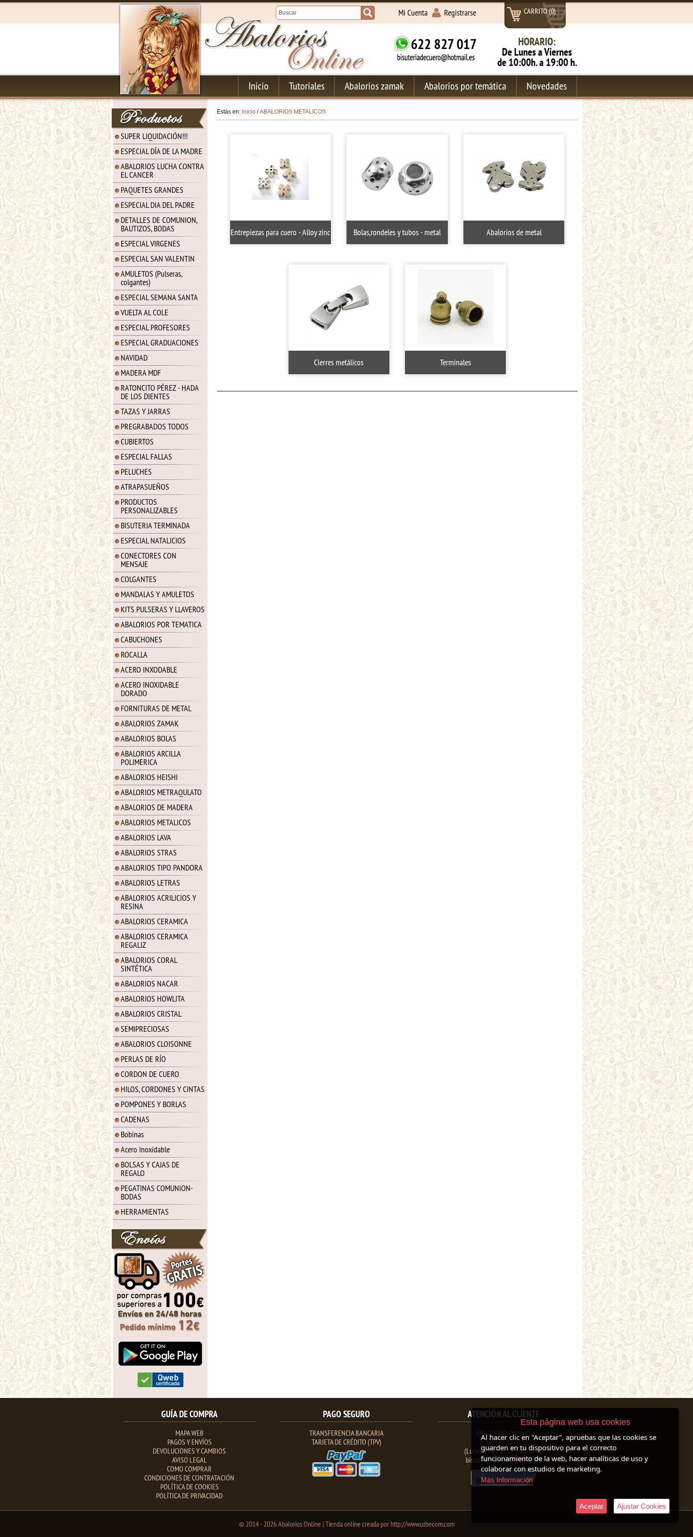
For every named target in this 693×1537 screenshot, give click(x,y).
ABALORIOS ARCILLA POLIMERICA (151, 757)
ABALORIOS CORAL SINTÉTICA (149, 964)
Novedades (547, 85)
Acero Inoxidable (145, 1149)
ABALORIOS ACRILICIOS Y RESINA (158, 902)
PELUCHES (136, 471)
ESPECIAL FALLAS (146, 456)
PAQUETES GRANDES (152, 189)
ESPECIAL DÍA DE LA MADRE (161, 151)
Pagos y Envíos (189, 1442)
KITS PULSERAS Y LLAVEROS (163, 609)
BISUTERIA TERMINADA (155, 525)
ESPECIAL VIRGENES (150, 243)
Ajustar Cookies (641, 1506)
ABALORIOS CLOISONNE (156, 1043)
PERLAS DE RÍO (143, 1058)
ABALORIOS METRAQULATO (161, 792)
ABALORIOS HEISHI (149, 777)
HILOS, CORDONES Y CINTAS (163, 1089)
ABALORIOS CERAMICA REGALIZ (154, 940)
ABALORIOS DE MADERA (157, 807)
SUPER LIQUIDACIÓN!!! (154, 136)
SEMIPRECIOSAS (145, 1028)
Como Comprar (189, 1468)
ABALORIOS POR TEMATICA (161, 624)
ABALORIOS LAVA (146, 837)
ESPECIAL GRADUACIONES (159, 342)
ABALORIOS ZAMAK (150, 723)
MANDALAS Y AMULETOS (157, 594)
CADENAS (135, 1119)
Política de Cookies (189, 1486)
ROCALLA (134, 654)
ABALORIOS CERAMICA (154, 921)
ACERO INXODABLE (149, 669)
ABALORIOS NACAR (149, 983)
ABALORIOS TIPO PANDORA (162, 867)
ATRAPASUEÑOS (145, 486)
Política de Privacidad (189, 1495)
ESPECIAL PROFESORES (155, 327)
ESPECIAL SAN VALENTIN (158, 258)
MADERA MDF (141, 372)
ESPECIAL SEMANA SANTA (159, 297)
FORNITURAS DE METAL (156, 708)
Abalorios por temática (465, 85)
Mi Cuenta (413, 12)
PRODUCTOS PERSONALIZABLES (149, 506)
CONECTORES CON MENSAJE (148, 559)
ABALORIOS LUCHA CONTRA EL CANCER (162, 170)
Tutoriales (306, 85)
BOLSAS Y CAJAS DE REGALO (150, 1168)
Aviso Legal (189, 1459)
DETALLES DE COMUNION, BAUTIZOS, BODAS (159, 224)
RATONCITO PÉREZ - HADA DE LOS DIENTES (160, 392)
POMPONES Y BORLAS (153, 1104)
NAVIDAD (134, 357)
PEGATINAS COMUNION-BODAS (157, 1192)
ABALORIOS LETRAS (150, 882)
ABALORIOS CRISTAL (151, 1013)
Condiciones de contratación (189, 1477)
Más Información (507, 1480)
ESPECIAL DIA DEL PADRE (158, 204)
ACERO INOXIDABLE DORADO (150, 689)
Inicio (258, 85)
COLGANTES (139, 579)
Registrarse (460, 12)
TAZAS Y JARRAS (145, 411)
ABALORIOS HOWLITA (153, 998)
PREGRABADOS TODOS (155, 426)
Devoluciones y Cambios (189, 1450)
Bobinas (132, 1134)
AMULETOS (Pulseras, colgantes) (151, 278)
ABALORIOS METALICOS (156, 822)
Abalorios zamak (374, 85)
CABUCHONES (141, 639)
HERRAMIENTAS (145, 1211)
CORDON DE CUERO (150, 1074)
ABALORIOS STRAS (149, 852)
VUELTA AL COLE (144, 312)
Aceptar (591, 1506)
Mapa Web (189, 1433)
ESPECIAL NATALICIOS (153, 540)
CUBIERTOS (137, 441)
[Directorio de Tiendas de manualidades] (160, 1385)
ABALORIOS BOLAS (148, 738)
